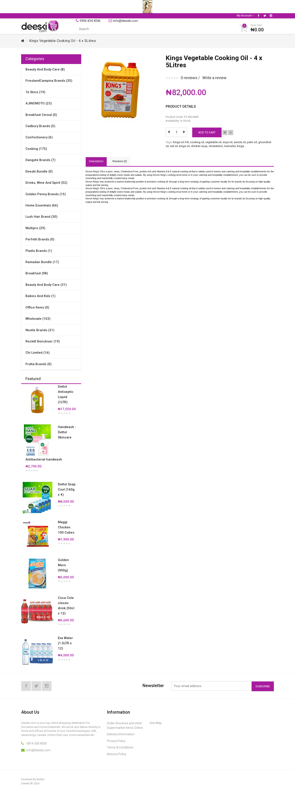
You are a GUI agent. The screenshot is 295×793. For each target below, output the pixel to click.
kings (240, 146)
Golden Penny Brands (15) (45, 194)
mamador (230, 146)
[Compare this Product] (230, 132)
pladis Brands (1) (38, 251)
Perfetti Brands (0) (39, 239)
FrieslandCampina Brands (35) (48, 81)
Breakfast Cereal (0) (41, 115)
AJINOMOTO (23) (38, 103)
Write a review (214, 77)
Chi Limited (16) (37, 353)
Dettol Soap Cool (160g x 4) (67, 489)
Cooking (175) (36, 149)
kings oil (184, 146)
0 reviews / (190, 77)
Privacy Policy (116, 741)
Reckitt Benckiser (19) (42, 341)
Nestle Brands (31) (39, 330)
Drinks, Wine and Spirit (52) (46, 183)
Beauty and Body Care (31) (46, 285)
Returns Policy (116, 754)
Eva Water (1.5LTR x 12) (65, 643)
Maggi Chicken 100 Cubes (66, 527)
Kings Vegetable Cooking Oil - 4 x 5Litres (62, 41)
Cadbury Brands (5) (40, 126)
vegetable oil (213, 142)
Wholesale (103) (38, 319)
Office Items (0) (37, 307)
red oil (174, 146)
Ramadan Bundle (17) (42, 262)
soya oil (227, 142)
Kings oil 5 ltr (181, 142)
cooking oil (197, 142)
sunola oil (240, 142)
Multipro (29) (35, 228)
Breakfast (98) (36, 273)
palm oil (252, 142)
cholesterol (216, 146)
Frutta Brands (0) (38, 364)
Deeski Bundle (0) (39, 171)
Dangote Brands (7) (40, 160)
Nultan (40, 779)
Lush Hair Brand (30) (41, 217)
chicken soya (199, 146)
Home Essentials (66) (41, 205)
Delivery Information (121, 734)
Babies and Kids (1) (40, 296)
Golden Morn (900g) (63, 565)
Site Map (156, 723)
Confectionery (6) (39, 137)
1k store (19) (35, 92)
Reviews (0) (120, 161)
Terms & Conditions (120, 747)
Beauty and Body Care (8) (45, 69)
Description (96, 161)
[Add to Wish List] (224, 132)
